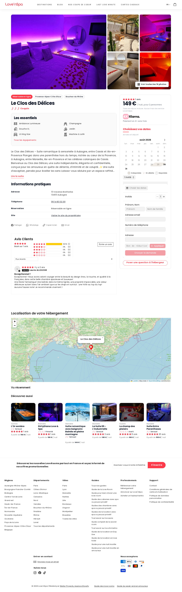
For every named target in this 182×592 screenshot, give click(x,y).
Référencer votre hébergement (128, 487)
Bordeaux (66, 504)
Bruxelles (66, 515)
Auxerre (122, 424)
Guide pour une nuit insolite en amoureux (105, 549)
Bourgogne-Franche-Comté (17, 489)
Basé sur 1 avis (21, 246)
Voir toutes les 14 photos (153, 84)
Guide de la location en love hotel (104, 539)
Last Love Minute (106, 4)
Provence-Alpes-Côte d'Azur (48, 96)
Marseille (42, 424)
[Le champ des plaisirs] (131, 412)
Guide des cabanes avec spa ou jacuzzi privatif (105, 500)
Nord (36, 500)
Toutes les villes (69, 518)
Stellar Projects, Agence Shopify (74, 586)
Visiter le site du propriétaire (66, 215)
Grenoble (69, 424)
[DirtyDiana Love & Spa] (50, 412)
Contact (153, 485)
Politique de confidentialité (161, 502)
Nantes (65, 496)
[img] (28, 267)
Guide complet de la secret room (104, 523)
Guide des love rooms (104, 586)
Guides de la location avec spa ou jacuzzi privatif (104, 513)
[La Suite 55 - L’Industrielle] (104, 412)
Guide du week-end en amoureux (132, 586)
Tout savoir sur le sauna (102, 518)
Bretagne (9, 493)
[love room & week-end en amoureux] (14, 4)
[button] (39, 244)
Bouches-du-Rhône (74, 96)
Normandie (10, 511)
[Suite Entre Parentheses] (159, 412)
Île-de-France (11, 507)
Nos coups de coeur (79, 4)
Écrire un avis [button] (105, 244)
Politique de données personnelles (159, 497)
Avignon (66, 507)
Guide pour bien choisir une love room (104, 494)
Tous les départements (44, 526)
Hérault (37, 518)
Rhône (36, 515)
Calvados (38, 496)
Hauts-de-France (12, 504)
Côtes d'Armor (40, 489)
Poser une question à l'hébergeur (145, 262)
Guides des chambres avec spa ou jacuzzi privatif (104, 506)
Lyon (64, 489)
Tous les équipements (25, 140)
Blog (60, 4)
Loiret (36, 522)
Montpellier (67, 511)
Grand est (9, 500)
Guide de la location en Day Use (104, 533)
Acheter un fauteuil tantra (132, 495)
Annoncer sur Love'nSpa (132, 492)
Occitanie (9, 518)
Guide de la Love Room (102, 489)
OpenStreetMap (155, 381)
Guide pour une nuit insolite (104, 544)
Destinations (44, 4)
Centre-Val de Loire (14, 496)
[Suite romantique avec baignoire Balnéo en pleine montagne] (77, 412)
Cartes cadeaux (130, 4)
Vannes (14, 424)
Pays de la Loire (12, 522)
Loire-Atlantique (41, 493)
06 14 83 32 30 (58, 201)
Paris (36, 485)
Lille (64, 500)
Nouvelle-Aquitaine (13, 515)
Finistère (37, 511)
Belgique (9, 529)
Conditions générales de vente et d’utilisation (160, 490)
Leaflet (135, 381)
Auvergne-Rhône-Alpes (15, 485)
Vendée (37, 504)
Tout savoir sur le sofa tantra (104, 528)
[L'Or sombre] (23, 412)
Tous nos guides (99, 485)
